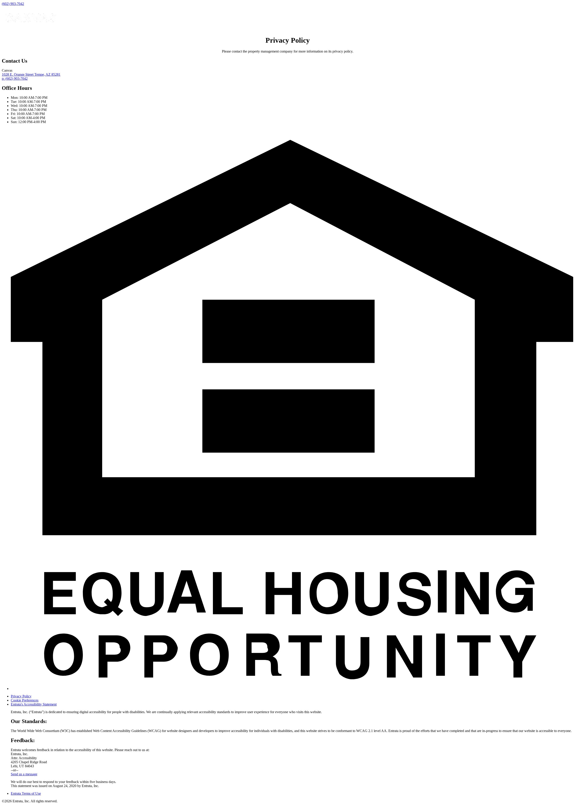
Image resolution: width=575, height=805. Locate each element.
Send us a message (24, 774)
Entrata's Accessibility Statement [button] (34, 704)
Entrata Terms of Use (26, 793)
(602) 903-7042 (13, 4)
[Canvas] (30, 29)
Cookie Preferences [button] (24, 700)
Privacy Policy (21, 696)
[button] (292, 688)
